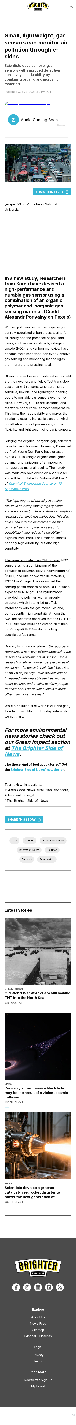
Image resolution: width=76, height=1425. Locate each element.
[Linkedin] (38, 1287)
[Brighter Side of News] (38, 6)
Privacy (38, 1355)
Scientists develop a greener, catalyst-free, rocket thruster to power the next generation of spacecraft (32, 1192)
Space (8, 1083)
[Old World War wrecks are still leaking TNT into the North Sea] (38, 951)
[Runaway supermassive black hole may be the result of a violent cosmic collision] (38, 1046)
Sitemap (38, 1330)
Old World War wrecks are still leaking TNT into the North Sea (38, 995)
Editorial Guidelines (38, 1336)
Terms (38, 1361)
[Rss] (60, 1287)
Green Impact (14, 988)
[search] (71, 6)
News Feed (38, 1323)
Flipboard (38, 1386)
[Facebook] (16, 1287)
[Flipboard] (49, 1287)
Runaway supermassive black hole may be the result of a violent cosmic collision (36, 1092)
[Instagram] (27, 1287)
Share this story (50, 191)
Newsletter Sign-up (38, 1380)
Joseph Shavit (14, 1102)
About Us (38, 1317)
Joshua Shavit (14, 1002)
